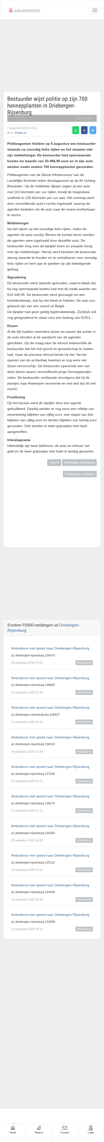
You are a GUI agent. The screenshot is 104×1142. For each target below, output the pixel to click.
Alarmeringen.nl (24, 10)
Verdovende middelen (80, 474)
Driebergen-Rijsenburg (79, 462)
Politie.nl (20, 133)
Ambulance (84, 662)
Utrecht (54, 462)
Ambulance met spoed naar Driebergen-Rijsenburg (50, 648)
